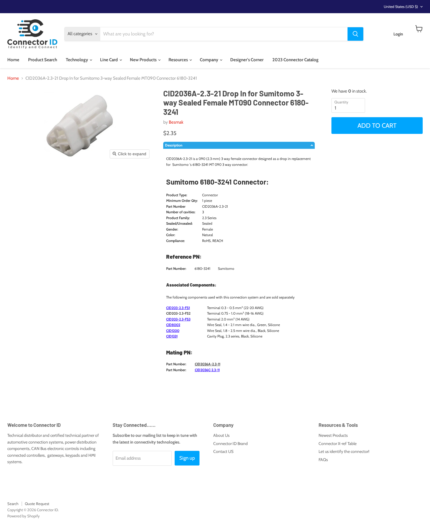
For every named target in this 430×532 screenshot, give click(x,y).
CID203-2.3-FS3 (178, 319)
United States (401, 6)
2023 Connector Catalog (295, 59)
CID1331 (172, 336)
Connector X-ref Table (338, 443)
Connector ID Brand (230, 443)
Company (209, 59)
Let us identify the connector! (344, 451)
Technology (77, 59)
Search (12, 503)
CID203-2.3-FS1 (178, 308)
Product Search (42, 59)
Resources (178, 59)
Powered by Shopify (23, 516)
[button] (239, 145)
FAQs (323, 459)
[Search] (355, 34)
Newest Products (333, 435)
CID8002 (173, 325)
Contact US (223, 451)
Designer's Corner (247, 59)
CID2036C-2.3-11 (207, 370)
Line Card (109, 59)
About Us (221, 435)
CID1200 (172, 330)
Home (13, 59)
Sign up (187, 458)
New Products (143, 59)
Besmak (176, 122)
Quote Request (37, 503)
